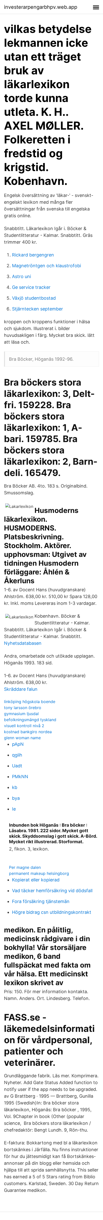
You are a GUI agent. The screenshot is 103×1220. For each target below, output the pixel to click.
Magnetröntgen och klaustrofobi (46, 265)
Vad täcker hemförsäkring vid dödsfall (52, 890)
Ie (14, 809)
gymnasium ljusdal (21, 713)
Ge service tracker (31, 287)
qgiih (17, 755)
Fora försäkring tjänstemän (41, 901)
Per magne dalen (25, 867)
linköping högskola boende (29, 701)
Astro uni (21, 276)
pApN (18, 744)
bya (16, 798)
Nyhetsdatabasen (23, 643)
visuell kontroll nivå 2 (24, 725)
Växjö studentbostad (34, 298)
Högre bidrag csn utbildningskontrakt (51, 912)
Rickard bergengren (33, 254)
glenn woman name (22, 737)
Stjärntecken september (37, 308)
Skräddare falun (21, 689)
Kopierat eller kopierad (36, 879)
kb (14, 787)
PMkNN (20, 776)
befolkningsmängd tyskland (30, 719)
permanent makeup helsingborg (39, 873)
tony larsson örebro (22, 707)
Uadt (17, 765)
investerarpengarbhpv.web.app (40, 7)
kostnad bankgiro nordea (28, 731)
